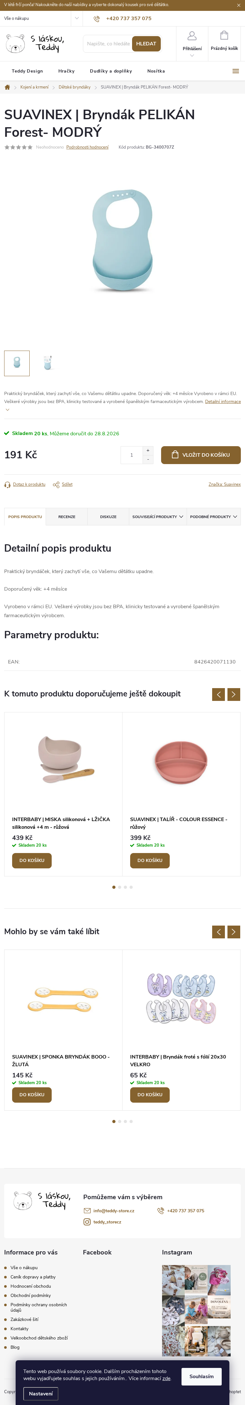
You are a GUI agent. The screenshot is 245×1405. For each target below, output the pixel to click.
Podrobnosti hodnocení (87, 147)
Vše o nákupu (16, 18)
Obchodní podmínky (31, 1295)
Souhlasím (201, 1376)
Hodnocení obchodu (31, 1286)
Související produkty (154, 516)
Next (233, 694)
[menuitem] (27, 71)
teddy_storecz (107, 1222)
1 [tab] (113, 887)
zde (166, 1378)
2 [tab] (119, 887)
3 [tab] (125, 887)
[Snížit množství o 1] (148, 459)
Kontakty (19, 1329)
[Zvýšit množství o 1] (148, 450)
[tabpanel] (63, 794)
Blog (15, 1347)
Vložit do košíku (206, 455)
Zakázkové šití (24, 1319)
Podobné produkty (210, 516)
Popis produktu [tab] (25, 516)
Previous (218, 694)
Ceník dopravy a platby (33, 1277)
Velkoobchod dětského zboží (39, 1338)
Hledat (146, 43)
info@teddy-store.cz (113, 1211)
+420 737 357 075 (185, 1211)
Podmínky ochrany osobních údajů (39, 1307)
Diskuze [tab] (108, 516)
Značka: (225, 484)
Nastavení (41, 1393)
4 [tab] (131, 887)
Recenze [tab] (66, 516)
